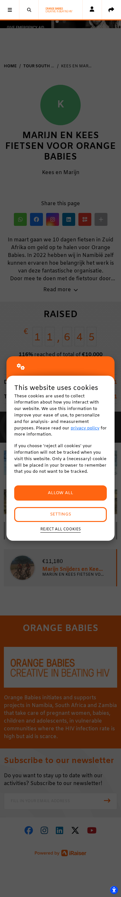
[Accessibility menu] (114, 890)
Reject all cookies (60, 529)
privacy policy (85, 428)
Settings (60, 514)
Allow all (60, 493)
